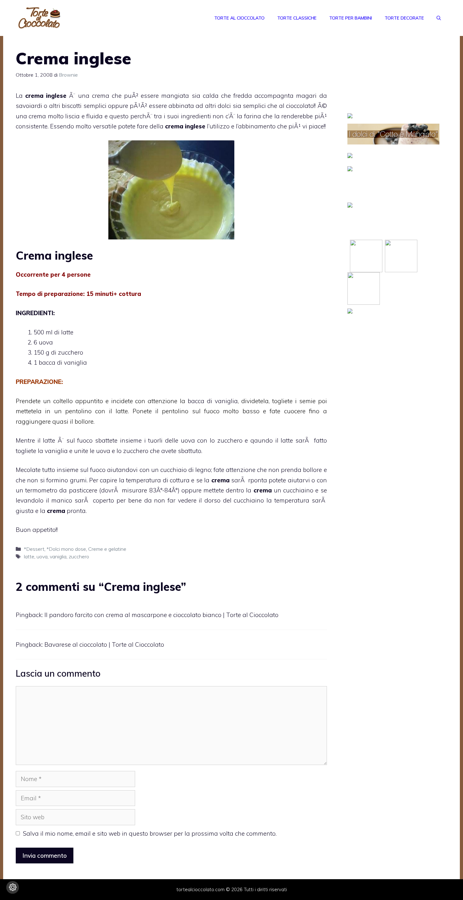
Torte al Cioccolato (239, 18)
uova (42, 556)
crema (174, 126)
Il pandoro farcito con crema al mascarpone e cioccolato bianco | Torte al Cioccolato (161, 615)
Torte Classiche (297, 18)
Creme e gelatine (107, 549)
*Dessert (34, 549)
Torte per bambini (350, 18)
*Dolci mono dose (66, 549)
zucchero (79, 556)
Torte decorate (404, 18)
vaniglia (58, 556)
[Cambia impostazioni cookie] (12, 887)
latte (29, 556)
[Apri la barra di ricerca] (438, 18)
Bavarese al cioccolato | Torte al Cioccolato (104, 644)
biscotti (72, 105)
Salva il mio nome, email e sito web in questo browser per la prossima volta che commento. (150, 833)
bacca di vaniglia (213, 401)
